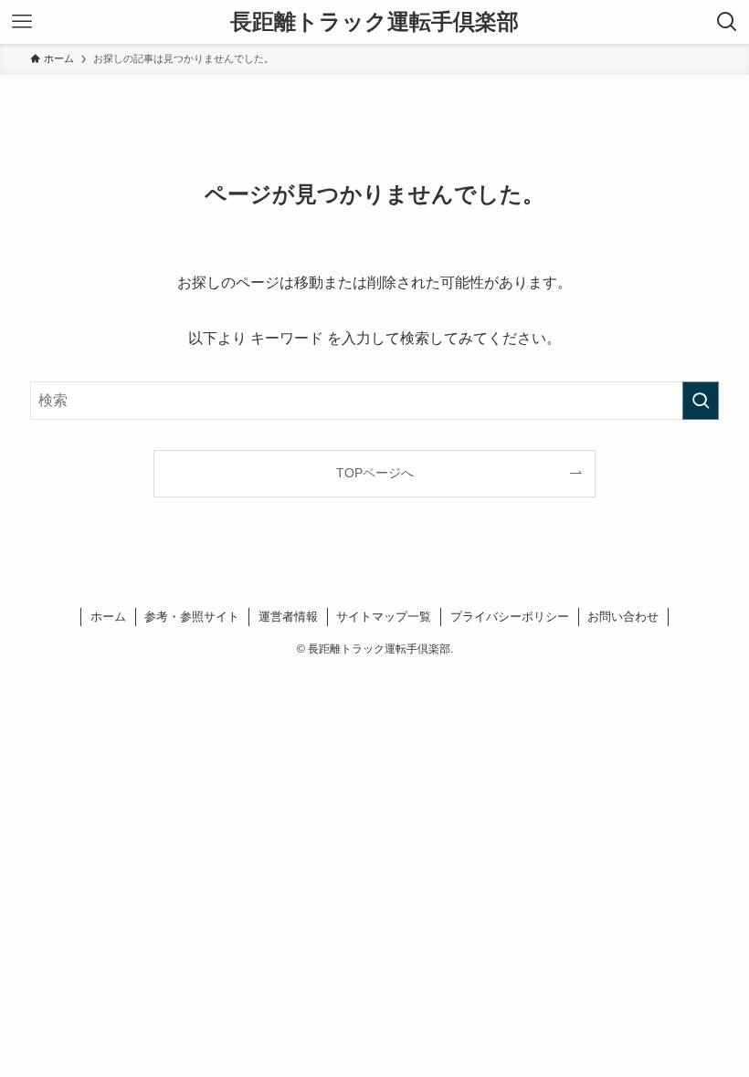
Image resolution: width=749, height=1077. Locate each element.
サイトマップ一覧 (383, 616)
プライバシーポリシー (509, 616)
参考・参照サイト (191, 616)
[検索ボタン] (727, 22)
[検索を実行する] (700, 401)
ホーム (108, 616)
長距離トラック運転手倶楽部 (374, 22)
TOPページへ (375, 472)
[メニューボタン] (22, 22)
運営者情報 (288, 616)
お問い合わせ (623, 616)
